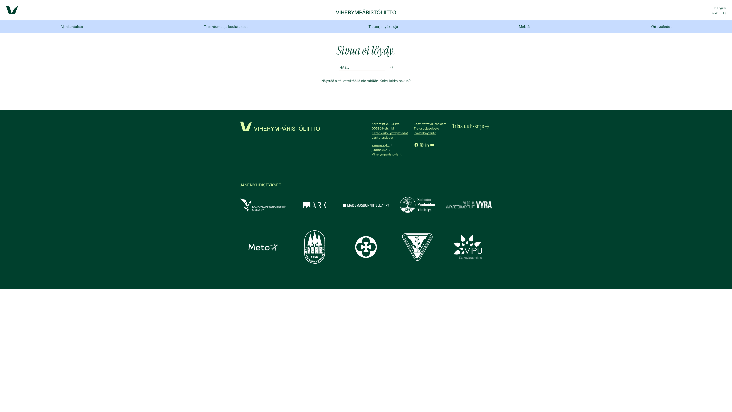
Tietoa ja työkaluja (383, 27)
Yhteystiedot (661, 27)
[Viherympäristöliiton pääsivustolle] (12, 13)
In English (720, 8)
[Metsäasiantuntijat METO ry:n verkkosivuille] (263, 250)
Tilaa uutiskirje (468, 126)
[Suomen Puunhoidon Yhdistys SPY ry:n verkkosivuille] (417, 211)
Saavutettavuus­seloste (430, 124)
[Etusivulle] (366, 13)
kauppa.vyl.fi (380, 145)
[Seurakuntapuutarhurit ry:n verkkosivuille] (366, 257)
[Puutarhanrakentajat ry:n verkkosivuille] (314, 263)
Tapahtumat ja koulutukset (226, 27)
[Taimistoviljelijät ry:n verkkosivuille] (417, 260)
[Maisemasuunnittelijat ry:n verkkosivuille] (366, 206)
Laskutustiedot (382, 137)
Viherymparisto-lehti (387, 154)
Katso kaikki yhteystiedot (390, 133)
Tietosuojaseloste (426, 128)
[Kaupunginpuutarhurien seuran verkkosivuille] (263, 210)
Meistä (524, 27)
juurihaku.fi (380, 150)
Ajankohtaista (71, 27)
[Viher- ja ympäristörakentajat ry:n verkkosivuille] (469, 209)
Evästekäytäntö (425, 133)
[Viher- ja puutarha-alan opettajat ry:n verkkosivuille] (469, 258)
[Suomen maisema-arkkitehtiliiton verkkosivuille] (314, 207)
